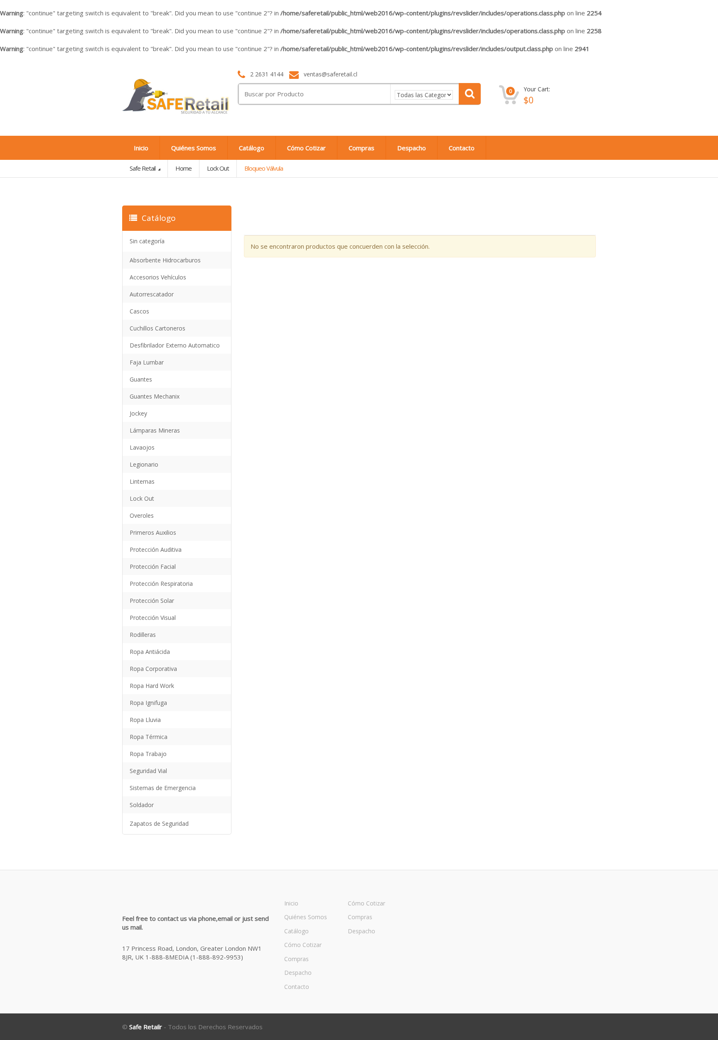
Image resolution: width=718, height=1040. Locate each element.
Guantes (141, 379)
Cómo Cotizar (306, 148)
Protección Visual (153, 618)
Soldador (142, 805)
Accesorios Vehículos (158, 277)
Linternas (142, 481)
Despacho (411, 148)
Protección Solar (152, 600)
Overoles (142, 515)
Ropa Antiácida (150, 652)
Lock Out (218, 168)
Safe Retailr (145, 1027)
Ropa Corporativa (153, 669)
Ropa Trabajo (148, 754)
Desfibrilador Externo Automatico (175, 345)
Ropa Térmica (148, 737)
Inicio (141, 148)
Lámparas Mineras (155, 430)
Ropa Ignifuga (148, 703)
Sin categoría (147, 241)
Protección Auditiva (156, 549)
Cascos (139, 311)
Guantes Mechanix (155, 396)
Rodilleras (143, 635)
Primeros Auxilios (153, 532)
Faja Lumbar (147, 362)
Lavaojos (142, 447)
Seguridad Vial (148, 771)
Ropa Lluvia (145, 720)
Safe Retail (143, 168)
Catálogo (251, 148)
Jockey (138, 413)
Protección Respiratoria (161, 583)
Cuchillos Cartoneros (157, 328)
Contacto (462, 148)
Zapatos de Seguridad (159, 823)
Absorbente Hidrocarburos (165, 260)
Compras (361, 148)
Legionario (144, 464)
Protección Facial (153, 566)
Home (183, 168)
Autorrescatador (152, 294)
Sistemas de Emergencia (163, 788)
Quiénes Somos (193, 148)
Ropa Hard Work (152, 686)
